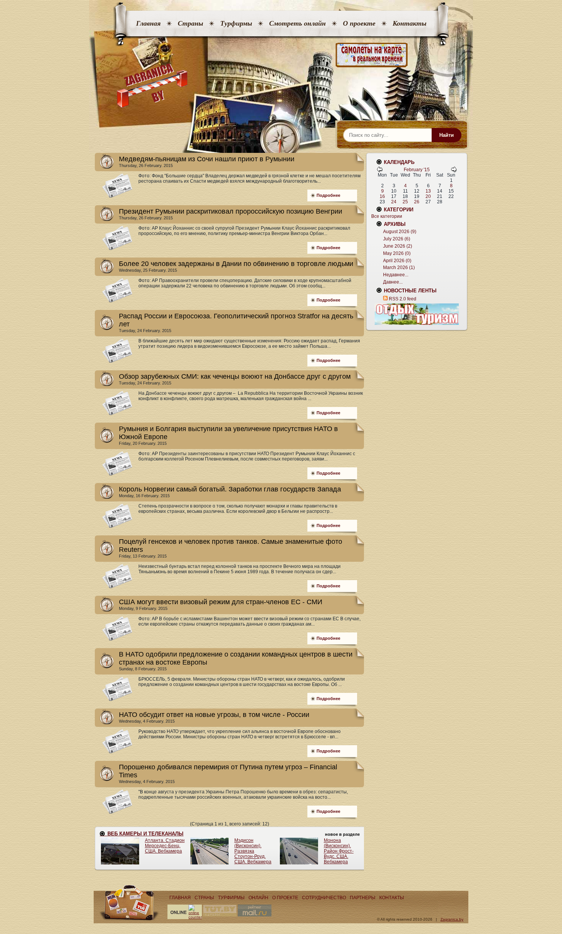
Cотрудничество (324, 897)
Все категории (386, 216)
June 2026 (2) (397, 246)
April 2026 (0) (397, 260)
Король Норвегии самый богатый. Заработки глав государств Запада (230, 489)
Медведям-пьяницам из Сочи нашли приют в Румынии (206, 159)
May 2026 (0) (397, 253)
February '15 (417, 169)
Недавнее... (395, 274)
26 (416, 201)
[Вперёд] (454, 171)
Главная (148, 23)
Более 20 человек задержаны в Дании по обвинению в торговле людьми (236, 264)
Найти (446, 135)
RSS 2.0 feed (402, 299)
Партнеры (362, 897)
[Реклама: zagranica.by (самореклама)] (416, 314)
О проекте (359, 23)
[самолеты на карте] (281, 55)
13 (428, 191)
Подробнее (328, 195)
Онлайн (258, 897)
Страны (190, 23)
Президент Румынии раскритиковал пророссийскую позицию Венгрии (230, 211)
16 (382, 196)
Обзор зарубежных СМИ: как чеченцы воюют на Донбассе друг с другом (235, 376)
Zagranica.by (451, 919)
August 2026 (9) (399, 231)
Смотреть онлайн (297, 23)
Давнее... (393, 282)
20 (428, 196)
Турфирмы (236, 23)
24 (393, 201)
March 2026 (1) (399, 267)
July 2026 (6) (396, 239)
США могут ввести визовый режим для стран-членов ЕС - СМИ (220, 602)
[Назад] (380, 171)
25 (405, 201)
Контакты (409, 23)
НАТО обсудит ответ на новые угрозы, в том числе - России (214, 714)
